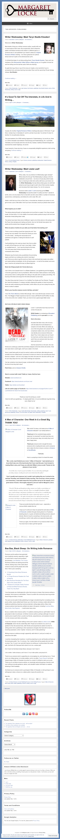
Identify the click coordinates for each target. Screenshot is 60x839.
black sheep (7, 683)
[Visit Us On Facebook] (23, 715)
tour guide (30, 412)
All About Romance (13, 539)
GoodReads (32, 450)
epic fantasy (24, 88)
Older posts (6, 688)
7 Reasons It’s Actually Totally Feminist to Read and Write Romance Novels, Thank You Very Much (18, 587)
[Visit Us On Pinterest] (30, 715)
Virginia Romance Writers (24, 131)
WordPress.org (8, 787)
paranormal (7, 412)
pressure (30, 160)
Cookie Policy (31, 836)
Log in (6, 782)
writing (12, 89)
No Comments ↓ (28, 39)
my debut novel (46, 621)
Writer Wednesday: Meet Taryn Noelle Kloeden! (27, 36)
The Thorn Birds (13, 294)
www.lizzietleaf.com (15, 378)
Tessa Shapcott (43, 658)
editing (38, 411)
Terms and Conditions (9, 809)
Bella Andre (8, 608)
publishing (36, 88)
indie (6, 541)
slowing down (40, 160)
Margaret (22, 39)
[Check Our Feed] (36, 715)
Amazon (25, 160)
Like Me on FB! (9, 750)
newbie (15, 683)
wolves (50, 88)
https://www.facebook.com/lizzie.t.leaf (22, 381)
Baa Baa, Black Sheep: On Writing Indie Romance (28, 548)
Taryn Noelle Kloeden (43, 88)
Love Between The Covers (20, 560)
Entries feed (8, 783)
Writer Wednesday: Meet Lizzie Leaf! (22, 168)
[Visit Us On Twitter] (26, 715)
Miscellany (20, 539)
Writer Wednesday (13, 88)
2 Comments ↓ (26, 102)
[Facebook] (38, 828)
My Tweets (6, 761)
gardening (42, 411)
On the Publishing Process (29, 539)
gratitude (50, 539)
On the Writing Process (14, 160)
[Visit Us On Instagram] (33, 715)
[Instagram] (48, 828)
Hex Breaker (30, 88)
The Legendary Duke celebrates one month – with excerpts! (18, 723)
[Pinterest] (45, 828)
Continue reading (10, 78)
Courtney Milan (49, 606)
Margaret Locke (11, 541)
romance (18, 412)
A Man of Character (43, 539)
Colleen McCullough (26, 411)
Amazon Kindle (20, 368)
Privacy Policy (7, 797)
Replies (14, 161)
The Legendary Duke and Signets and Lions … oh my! (17, 727)
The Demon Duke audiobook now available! (15, 725)
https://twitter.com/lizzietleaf (17, 385)
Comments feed (9, 785)
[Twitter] (41, 828)
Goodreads (55, 828)
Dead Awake (33, 411)
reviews (22, 541)
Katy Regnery (16, 608)
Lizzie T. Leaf (32, 191)
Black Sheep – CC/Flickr (40, 585)
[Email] (51, 828)
